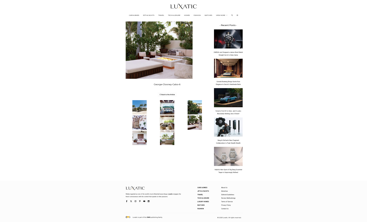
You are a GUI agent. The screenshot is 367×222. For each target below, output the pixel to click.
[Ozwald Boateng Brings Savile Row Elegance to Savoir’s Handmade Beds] (228, 69)
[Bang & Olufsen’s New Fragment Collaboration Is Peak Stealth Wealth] (228, 127)
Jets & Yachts (148, 15)
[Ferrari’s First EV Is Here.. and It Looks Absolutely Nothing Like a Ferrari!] (228, 98)
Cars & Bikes (134, 15)
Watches (208, 15)
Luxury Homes (203, 202)
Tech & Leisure (174, 15)
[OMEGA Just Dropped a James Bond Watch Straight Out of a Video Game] (228, 39)
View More (220, 15)
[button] (232, 15)
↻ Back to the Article (167, 94)
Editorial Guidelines (227, 195)
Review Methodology (228, 198)
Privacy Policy (226, 205)
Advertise (224, 191)
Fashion (197, 15)
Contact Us (225, 209)
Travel (161, 15)
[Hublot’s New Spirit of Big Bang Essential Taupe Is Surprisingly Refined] (228, 157)
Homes (187, 15)
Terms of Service (227, 202)
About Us (224, 187)
